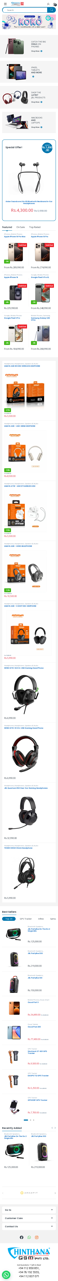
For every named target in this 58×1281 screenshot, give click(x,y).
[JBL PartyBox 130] (15, 984)
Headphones (9, 364)
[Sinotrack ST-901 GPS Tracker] (15, 1057)
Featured (7, 227)
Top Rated (35, 227)
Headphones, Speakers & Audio (26, 364)
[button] (26, 1120)
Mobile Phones (16, 234)
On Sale (20, 227)
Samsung (46, 315)
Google (34, 275)
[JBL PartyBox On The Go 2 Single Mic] (15, 935)
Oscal (42, 1000)
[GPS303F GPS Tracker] (15, 1106)
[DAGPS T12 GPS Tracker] (15, 1081)
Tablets (35, 1024)
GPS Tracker (26, 918)
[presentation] (55, 1193)
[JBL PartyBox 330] (15, 959)
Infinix (41, 918)
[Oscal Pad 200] (15, 1033)
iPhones (7, 234)
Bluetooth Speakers (35, 926)
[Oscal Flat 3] (15, 1008)
